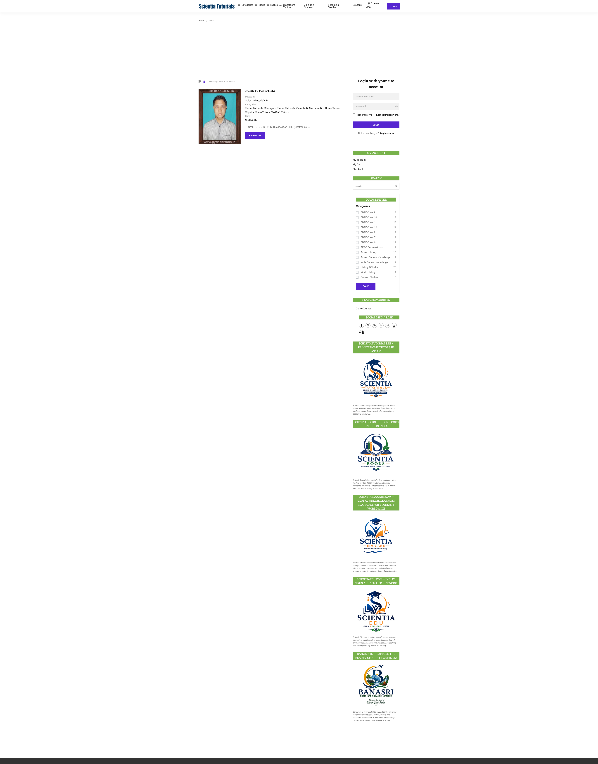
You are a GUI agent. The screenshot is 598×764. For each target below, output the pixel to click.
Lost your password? (387, 114)
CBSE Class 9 (368, 212)
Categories (247, 4)
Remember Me (364, 114)
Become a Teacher (333, 6)
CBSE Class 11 (369, 222)
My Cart (357, 164)
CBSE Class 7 (368, 237)
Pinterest (387, 325)
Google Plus (374, 325)
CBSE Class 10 (369, 217)
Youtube (361, 332)
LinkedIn (381, 325)
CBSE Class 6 (368, 242)
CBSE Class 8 (368, 232)
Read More (255, 134)
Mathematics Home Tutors (324, 108)
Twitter (367, 325)
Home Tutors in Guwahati (292, 108)
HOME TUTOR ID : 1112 (260, 91)
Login (393, 6)
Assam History (369, 252)
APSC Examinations (372, 247)
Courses (357, 4)
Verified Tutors (280, 112)
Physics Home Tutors (257, 112)
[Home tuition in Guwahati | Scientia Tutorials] (217, 6)
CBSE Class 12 (369, 227)
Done (366, 286)
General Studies (369, 277)
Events (274, 4)
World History (368, 272)
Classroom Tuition (289, 6)
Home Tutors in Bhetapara (260, 108)
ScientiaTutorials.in (257, 100)
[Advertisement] (299, 46)
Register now (387, 133)
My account (359, 159)
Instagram (394, 325)
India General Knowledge (374, 262)
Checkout (358, 169)
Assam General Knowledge (375, 257)
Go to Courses (363, 308)
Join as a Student (309, 6)
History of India (369, 267)
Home (201, 20)
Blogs (262, 4)
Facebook (361, 325)
